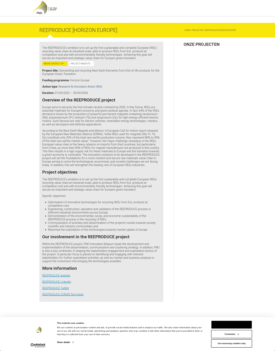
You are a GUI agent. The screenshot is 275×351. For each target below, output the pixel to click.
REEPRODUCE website (56, 275)
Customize (230, 334)
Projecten (197, 30)
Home (187, 30)
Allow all (231, 324)
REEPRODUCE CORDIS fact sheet (63, 294)
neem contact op (54, 63)
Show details (63, 342)
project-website (80, 63)
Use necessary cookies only (231, 343)
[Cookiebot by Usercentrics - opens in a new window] (38, 345)
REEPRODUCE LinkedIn (56, 281)
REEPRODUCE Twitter (55, 288)
